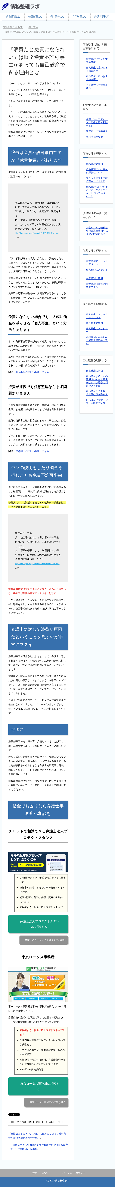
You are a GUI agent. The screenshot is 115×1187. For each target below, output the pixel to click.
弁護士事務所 (101, 16)
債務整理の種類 (94, 164)
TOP (13, 27)
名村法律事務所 (94, 136)
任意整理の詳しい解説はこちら (32, 451)
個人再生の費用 (94, 323)
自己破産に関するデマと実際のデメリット (97, 403)
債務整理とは (13, 16)
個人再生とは (57, 16)
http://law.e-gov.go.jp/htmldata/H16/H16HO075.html (37, 233)
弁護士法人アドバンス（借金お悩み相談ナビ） (97, 122)
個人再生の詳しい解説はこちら (32, 372)
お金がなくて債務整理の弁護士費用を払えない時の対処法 (97, 230)
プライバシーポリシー (73, 1173)
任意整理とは (35, 16)
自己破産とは (79, 16)
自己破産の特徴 (94, 370)
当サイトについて (41, 1173)
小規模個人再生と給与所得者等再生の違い (97, 340)
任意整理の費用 (94, 278)
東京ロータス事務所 (97, 131)
